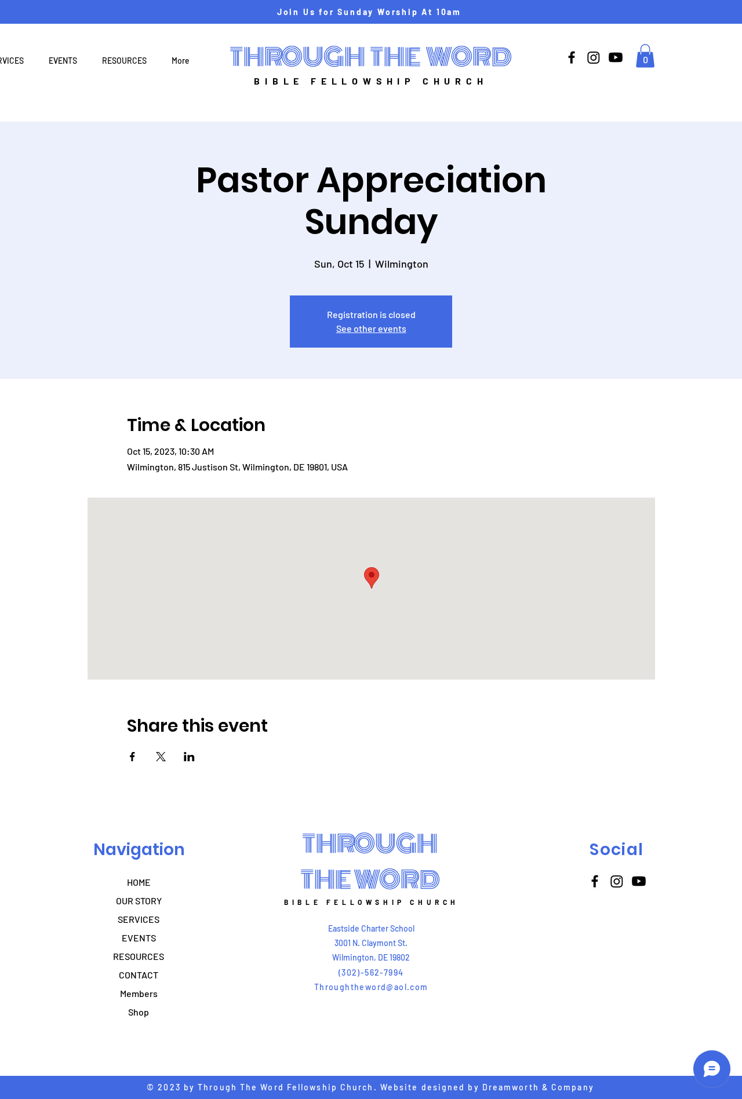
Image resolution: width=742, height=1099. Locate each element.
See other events (371, 328)
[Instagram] (593, 57)
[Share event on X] (160, 756)
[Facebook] (571, 57)
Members (139, 993)
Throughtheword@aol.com (371, 987)
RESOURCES (138, 956)
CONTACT (138, 974)
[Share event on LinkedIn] (189, 756)
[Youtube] (616, 57)
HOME (139, 882)
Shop (138, 1011)
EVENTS (139, 937)
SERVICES (138, 919)
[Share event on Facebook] (132, 756)
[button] (645, 56)
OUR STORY (139, 900)
